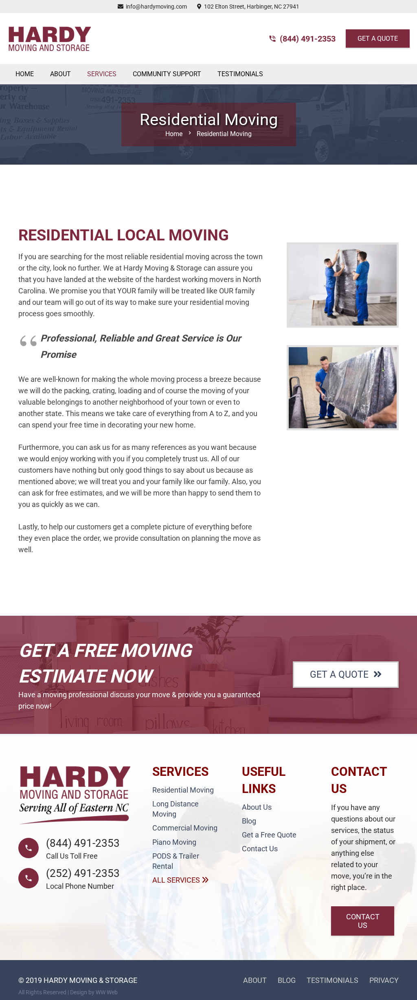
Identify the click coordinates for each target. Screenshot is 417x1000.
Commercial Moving (184, 828)
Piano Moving (174, 842)
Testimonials (332, 980)
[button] (121, 74)
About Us (257, 807)
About (255, 980)
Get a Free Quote (269, 834)
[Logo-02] (49, 38)
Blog (249, 821)
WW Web (107, 992)
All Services (177, 880)
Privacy (384, 980)
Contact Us (260, 848)
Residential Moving (183, 790)
